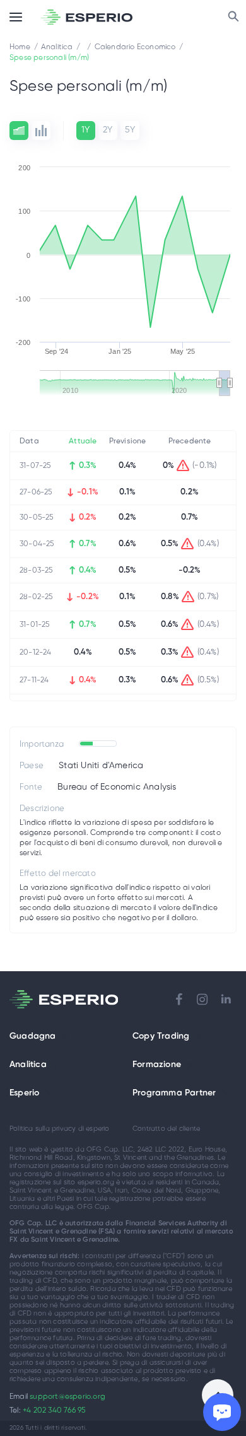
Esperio (24, 1093)
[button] (64, 1036)
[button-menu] (15, 17)
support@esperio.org (67, 1396)
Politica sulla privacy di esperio (59, 1129)
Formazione (156, 1065)
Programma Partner (174, 1093)
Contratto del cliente (166, 1129)
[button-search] (233, 17)
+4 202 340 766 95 (54, 1410)
